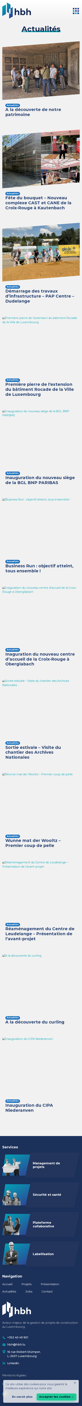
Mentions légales (14, 1375)
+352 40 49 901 (17, 1337)
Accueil (7, 1284)
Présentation (50, 1284)
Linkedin (13, 1363)
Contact (47, 1291)
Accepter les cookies (55, 1396)
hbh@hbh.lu (16, 1344)
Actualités (9, 1291)
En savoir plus (22, 1396)
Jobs (28, 1291)
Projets (27, 1284)
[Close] (75, 1382)
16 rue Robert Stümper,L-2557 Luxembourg (24, 1354)
